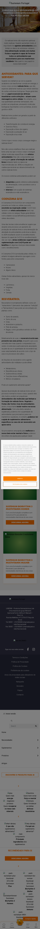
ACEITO (20, 478)
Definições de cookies (20, 484)
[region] (20, 464)
